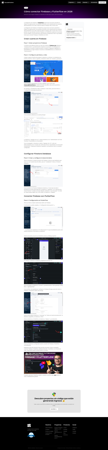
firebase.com (53, 45)
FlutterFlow (41, 22)
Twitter (73, 429)
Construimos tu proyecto (48, 433)
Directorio (65, 434)
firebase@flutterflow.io (30, 85)
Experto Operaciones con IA (58, 432)
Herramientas (94, 2)
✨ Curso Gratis (69, 29)
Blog (64, 433)
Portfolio (65, 429)
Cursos (79, 2)
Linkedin (74, 433)
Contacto (47, 429)
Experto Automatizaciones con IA (58, 437)
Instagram (74, 427)
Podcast (65, 431)
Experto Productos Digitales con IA (58, 428)
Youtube (74, 431)
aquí (55, 375)
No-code (26, 7)
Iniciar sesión (102, 2)
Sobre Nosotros (48, 427)
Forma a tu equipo (49, 431)
